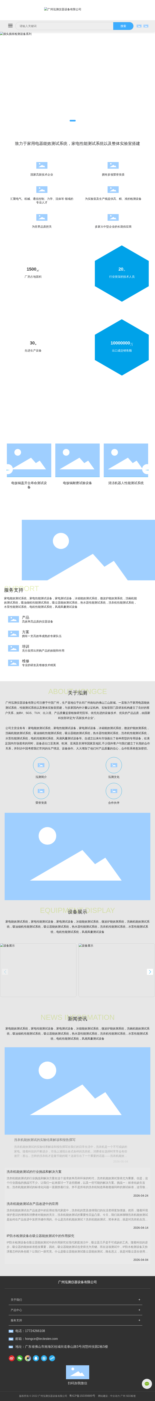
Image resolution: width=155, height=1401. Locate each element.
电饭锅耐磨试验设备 (77, 483)
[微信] (20, 1358)
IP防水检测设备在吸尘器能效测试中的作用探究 (40, 1236)
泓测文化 (113, 776)
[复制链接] (52, 1358)
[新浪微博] (12, 1358)
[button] (73, 120)
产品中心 (16, 1310)
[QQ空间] (44, 1358)
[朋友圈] (28, 1358)
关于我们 (16, 1299)
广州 (122, 1396)
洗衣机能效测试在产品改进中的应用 (32, 1203)
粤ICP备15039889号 (82, 1395)
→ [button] (147, 469)
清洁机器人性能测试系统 (126, 483)
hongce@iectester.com (41, 1338)
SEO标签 (131, 1396)
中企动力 (115, 1396)
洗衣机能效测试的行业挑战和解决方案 (34, 1171)
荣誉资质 (41, 802)
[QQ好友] (36, 1358)
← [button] (7, 469)
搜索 (123, 26)
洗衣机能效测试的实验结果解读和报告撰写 (44, 1140)
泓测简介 (41, 776)
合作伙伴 (113, 802)
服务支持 (16, 1320)
